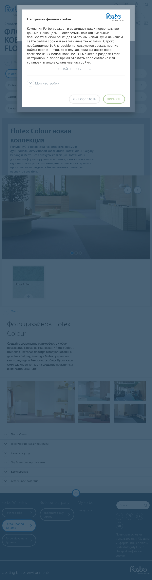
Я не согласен (84, 99)
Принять (114, 99)
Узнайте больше (71, 69)
